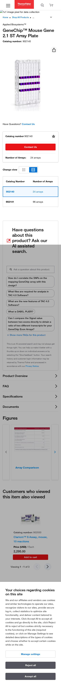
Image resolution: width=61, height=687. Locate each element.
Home (5, 17)
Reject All (30, 665)
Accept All (30, 676)
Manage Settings (30, 654)
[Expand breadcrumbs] (51, 17)
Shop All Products (20, 17)
